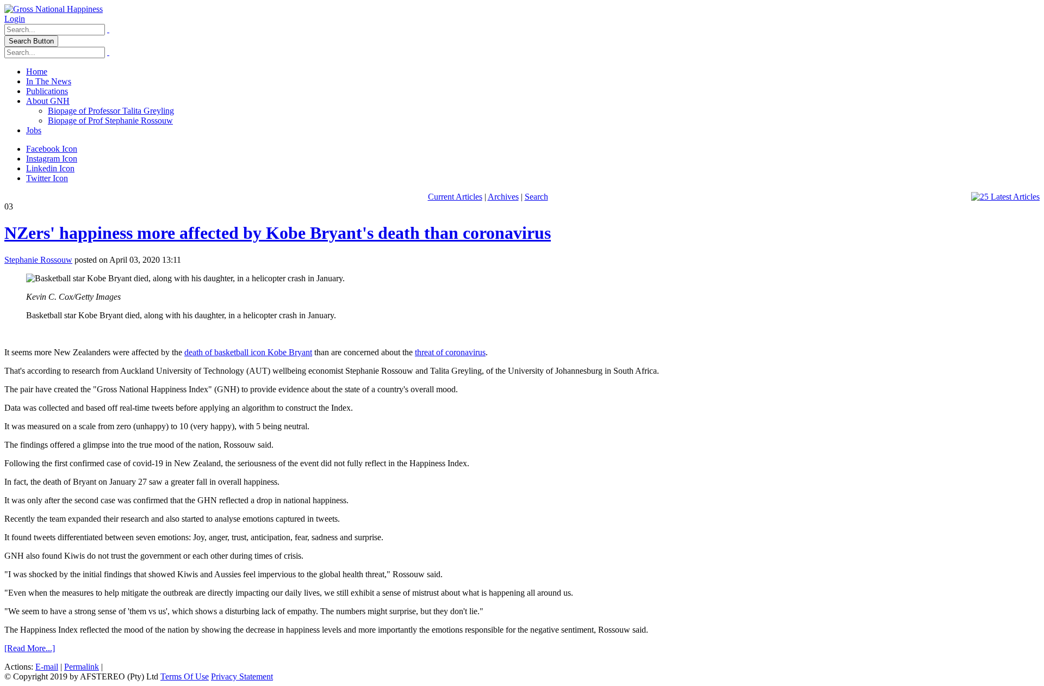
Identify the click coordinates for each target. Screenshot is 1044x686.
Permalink (81, 666)
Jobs (33, 130)
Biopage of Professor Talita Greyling (111, 110)
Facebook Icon (51, 148)
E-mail (46, 666)
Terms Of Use (184, 676)
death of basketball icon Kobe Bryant (248, 352)
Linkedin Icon (50, 168)
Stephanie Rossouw (38, 259)
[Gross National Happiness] (53, 9)
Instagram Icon (51, 158)
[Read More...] (29, 648)
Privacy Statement (242, 676)
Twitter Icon (47, 178)
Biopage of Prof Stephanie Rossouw (110, 120)
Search (536, 196)
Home (36, 71)
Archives (503, 196)
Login (14, 18)
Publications (47, 91)
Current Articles (455, 196)
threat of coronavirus (450, 352)
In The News (48, 81)
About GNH (48, 101)
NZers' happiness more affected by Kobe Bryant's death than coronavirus (277, 233)
